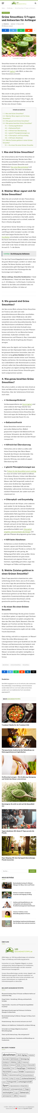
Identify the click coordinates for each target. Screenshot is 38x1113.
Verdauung (6, 1089)
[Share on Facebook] (5, 30)
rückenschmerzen (28, 1078)
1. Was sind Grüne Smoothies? (13, 113)
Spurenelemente (15, 1086)
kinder (21, 1072)
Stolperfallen (24, 1086)
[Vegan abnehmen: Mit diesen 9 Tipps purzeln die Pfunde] (19, 819)
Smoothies (26, 665)
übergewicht (22, 1096)
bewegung (25, 1059)
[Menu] (3, 3)
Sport (5, 1085)
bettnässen (15, 1059)
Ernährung (5, 12)
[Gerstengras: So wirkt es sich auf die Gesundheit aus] (19, 792)
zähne (16, 1096)
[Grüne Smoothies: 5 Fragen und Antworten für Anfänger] (19, 45)
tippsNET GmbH (27, 1108)
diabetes (13, 1062)
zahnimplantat (7, 1096)
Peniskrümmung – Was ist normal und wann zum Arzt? (17, 1021)
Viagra (27, 1089)
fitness (24, 1065)
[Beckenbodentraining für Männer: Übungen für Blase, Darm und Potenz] (7, 885)
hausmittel (6, 1068)
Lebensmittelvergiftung (15, 1075)
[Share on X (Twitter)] (13, 30)
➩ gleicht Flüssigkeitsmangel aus (17, 133)
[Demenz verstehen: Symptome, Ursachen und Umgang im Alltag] (7, 895)
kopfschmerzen (30, 1072)
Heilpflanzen (31, 1068)
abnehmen (6, 665)
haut (13, 1068)
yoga (16, 1092)
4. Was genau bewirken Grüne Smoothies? (17, 123)
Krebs (5, 1075)
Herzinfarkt (7, 1072)
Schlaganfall (11, 1082)
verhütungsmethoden (17, 1089)
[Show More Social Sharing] (34, 30)
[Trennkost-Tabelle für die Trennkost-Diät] (19, 713)
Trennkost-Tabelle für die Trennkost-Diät (15, 725)
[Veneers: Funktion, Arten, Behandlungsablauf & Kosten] (7, 914)
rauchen (17, 1078)
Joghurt (12, 71)
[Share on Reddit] (28, 30)
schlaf (4, 1081)
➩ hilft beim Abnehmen (14, 138)
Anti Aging (22, 1055)
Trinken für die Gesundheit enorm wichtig (21, 471)
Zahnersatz (24, 1092)
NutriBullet (6, 237)
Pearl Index (5, 1078)
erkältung (5, 1065)
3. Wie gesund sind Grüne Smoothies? (16, 121)
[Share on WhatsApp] (21, 30)
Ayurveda (6, 1059)
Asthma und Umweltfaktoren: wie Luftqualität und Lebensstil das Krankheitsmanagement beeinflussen (24, 904)
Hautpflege (20, 1068)
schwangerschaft (25, 1082)
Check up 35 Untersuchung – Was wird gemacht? (15, 1034)
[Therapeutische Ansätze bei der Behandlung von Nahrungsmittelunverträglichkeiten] (19, 738)
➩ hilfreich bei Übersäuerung (16, 130)
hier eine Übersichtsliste (19, 167)
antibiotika (31, 1055)
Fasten (18, 1065)
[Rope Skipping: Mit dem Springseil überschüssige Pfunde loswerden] (19, 846)
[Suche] (35, 3)
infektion (15, 1071)
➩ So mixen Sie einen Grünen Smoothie (19, 145)
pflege (12, 1078)
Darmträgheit (27, 404)
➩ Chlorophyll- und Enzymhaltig (16, 135)
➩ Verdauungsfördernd (14, 126)
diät (19, 1062)
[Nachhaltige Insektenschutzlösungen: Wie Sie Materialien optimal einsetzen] (7, 923)
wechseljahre (8, 1093)
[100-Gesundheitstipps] (19, 3)
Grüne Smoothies (16, 665)
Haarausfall (31, 1065)
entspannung (25, 1062)
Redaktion (6, 24)
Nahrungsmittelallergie (28, 1075)
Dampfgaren (6, 1062)
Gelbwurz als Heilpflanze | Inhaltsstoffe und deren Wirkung (18, 1025)
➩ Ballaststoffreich (12, 128)
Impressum (31, 1107)
